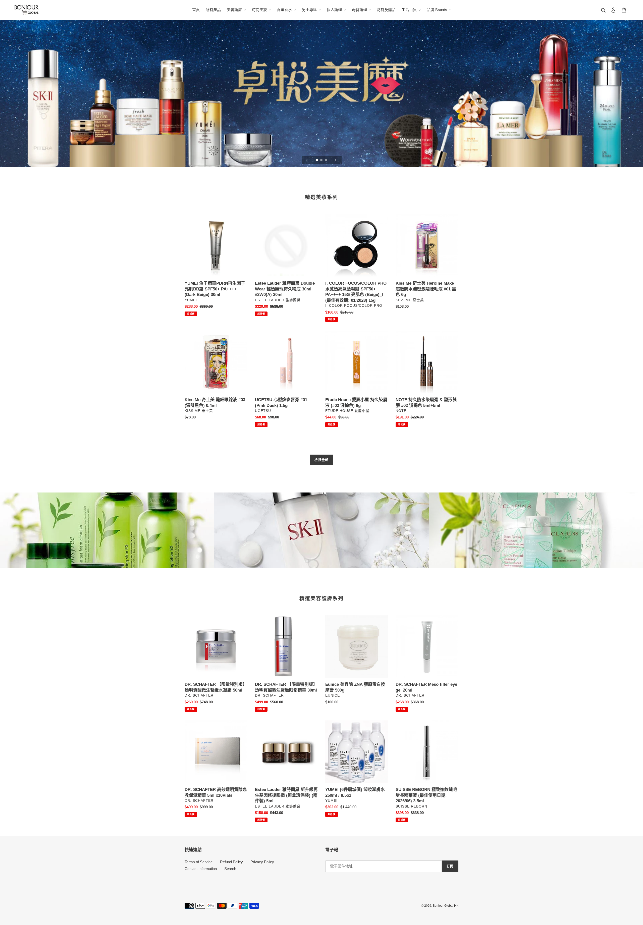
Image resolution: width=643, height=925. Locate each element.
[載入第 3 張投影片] (326, 160)
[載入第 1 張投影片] (317, 160)
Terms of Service (198, 862)
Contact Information (201, 869)
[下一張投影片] (335, 159)
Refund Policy (231, 862)
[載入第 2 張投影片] (321, 160)
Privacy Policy (262, 862)
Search (230, 869)
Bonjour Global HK (445, 905)
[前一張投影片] (307, 159)
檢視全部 (321, 460)
